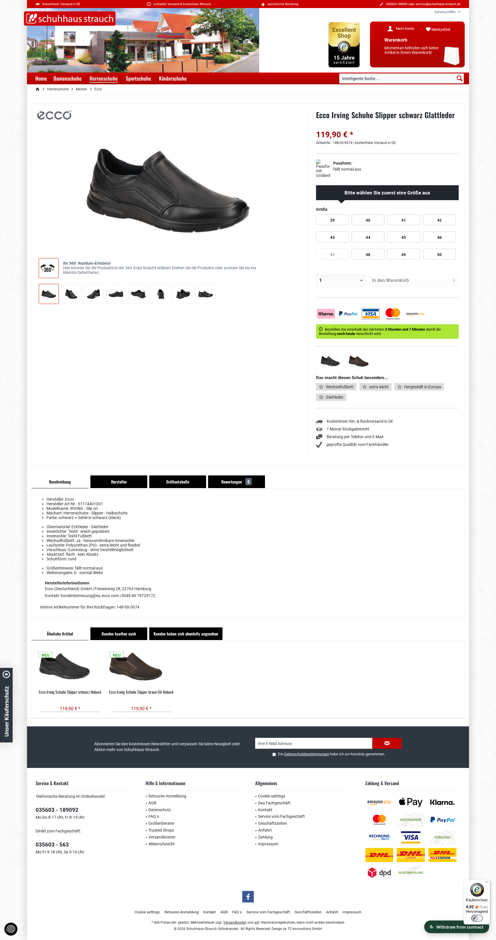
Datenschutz (159, 810)
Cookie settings (271, 796)
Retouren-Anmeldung (167, 796)
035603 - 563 (52, 844)
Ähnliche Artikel (60, 634)
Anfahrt (265, 830)
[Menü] (486, 883)
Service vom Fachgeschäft (281, 816)
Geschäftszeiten (272, 823)
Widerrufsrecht (161, 844)
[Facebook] (248, 896)
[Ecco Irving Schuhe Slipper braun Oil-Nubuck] (141, 666)
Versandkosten (161, 837)
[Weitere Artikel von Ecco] (54, 115)
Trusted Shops (161, 830)
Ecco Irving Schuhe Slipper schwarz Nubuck (70, 692)
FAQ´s (153, 816)
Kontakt (265, 810)
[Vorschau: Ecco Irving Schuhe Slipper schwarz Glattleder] (49, 294)
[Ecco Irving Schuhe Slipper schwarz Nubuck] (70, 666)
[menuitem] (445, 11)
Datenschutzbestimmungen (306, 754)
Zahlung (265, 837)
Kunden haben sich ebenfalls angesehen (186, 634)
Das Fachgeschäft (274, 803)
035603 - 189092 (57, 810)
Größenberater (161, 823)
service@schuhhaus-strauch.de (438, 4)
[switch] (477, 918)
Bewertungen (235, 482)
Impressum (268, 844)
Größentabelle (177, 482)
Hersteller (119, 482)
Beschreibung (60, 482)
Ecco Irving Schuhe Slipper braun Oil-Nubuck (141, 692)
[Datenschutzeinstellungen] (11, 929)
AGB (152, 803)
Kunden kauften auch (119, 634)
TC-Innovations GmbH (305, 929)
